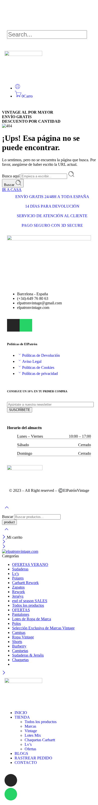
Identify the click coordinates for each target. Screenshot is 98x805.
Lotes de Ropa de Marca (31, 619)
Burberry (19, 646)
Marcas (30, 726)
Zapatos (18, 587)
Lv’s (28, 744)
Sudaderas (20, 569)
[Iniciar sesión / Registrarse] (18, 88)
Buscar (9, 185)
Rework (18, 592)
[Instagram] (11, 780)
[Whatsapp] (26, 325)
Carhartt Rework (25, 583)
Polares (18, 578)
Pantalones (20, 614)
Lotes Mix (33, 735)
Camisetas (20, 651)
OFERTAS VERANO (30, 564)
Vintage (31, 731)
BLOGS (21, 753)
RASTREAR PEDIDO (33, 758)
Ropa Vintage (23, 637)
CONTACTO (26, 762)
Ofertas (30, 749)
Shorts (17, 641)
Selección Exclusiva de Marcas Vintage (43, 628)
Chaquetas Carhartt (40, 740)
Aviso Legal (31, 361)
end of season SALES (29, 601)
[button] (49, 28)
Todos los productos (28, 605)
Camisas (18, 632)
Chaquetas (20, 660)
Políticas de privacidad (40, 373)
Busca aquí (11, 176)
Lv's (15, 573)
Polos (16, 623)
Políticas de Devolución (41, 355)
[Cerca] (4, 537)
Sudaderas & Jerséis (28, 655)
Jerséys (17, 596)
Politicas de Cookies (38, 367)
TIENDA (22, 717)
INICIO (21, 713)
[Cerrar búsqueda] (6, 532)
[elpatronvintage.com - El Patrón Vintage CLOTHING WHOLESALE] (20, 551)
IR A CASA (12, 189)
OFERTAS (21, 610)
